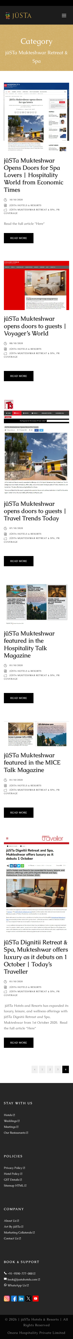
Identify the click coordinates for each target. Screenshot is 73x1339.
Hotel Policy (11, 1174)
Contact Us (11, 1238)
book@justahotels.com (22, 1279)
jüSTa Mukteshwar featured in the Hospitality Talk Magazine (29, 644)
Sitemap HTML (14, 1185)
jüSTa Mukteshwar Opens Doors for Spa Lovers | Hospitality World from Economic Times (33, 175)
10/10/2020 (16, 199)
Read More (18, 238)
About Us (10, 1220)
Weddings (10, 1121)
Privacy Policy (13, 1168)
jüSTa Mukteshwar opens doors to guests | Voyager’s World (35, 326)
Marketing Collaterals (18, 1232)
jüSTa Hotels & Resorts (25, 205)
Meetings (10, 1127)
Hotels (8, 1115)
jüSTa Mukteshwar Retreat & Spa (32, 209)
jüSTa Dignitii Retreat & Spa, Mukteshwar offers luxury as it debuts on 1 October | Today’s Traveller (36, 956)
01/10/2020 (16, 665)
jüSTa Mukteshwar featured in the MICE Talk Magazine (32, 762)
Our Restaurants (14, 1132)
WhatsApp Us (17, 1285)
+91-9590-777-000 (20, 1273)
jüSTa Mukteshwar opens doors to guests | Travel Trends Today (35, 511)
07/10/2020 (16, 528)
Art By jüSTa (12, 1226)
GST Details (11, 1179)
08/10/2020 (16, 343)
